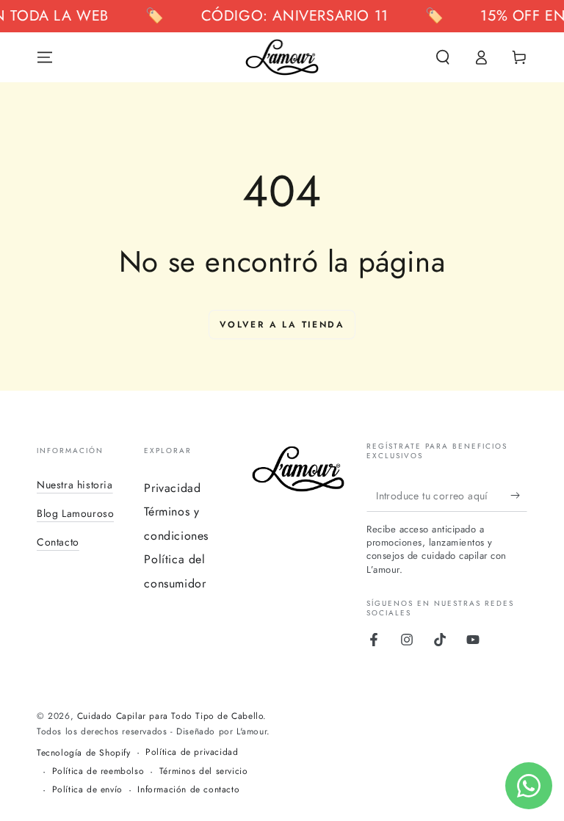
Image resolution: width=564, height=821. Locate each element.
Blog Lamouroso (75, 513)
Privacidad (172, 488)
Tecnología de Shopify (84, 753)
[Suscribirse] (518, 495)
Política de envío (87, 790)
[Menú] (45, 57)
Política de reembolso (98, 771)
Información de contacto (188, 790)
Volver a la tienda (282, 324)
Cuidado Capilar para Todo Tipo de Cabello (170, 716)
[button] (443, 57)
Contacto (58, 542)
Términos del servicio (203, 771)
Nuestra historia (75, 484)
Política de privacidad (191, 752)
